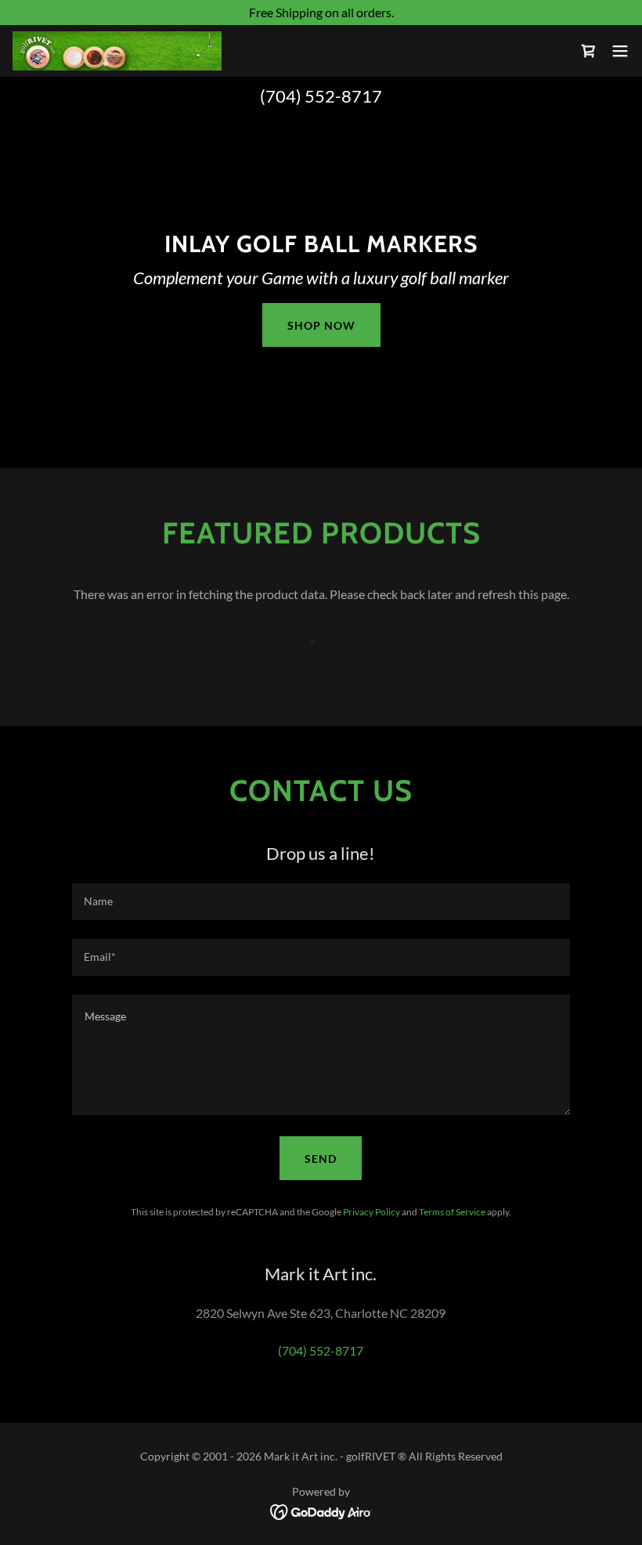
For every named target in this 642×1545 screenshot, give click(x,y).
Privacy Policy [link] (371, 1212)
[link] (117, 50)
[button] (620, 51)
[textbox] (320, 901)
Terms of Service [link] (452, 1212)
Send (321, 1158)
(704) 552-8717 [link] (321, 95)
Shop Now (321, 325)
